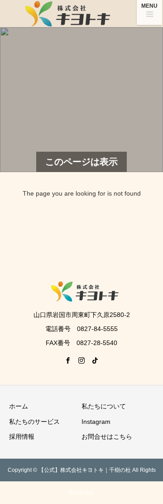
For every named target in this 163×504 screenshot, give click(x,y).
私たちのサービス (34, 421)
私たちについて (104, 406)
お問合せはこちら (107, 436)
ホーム (18, 406)
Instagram (96, 421)
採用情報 (21, 436)
